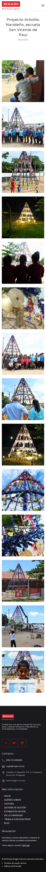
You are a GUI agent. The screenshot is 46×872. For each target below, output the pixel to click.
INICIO (7, 796)
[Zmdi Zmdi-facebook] (6, 743)
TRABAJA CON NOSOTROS (17, 819)
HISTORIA (9, 803)
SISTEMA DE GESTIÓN (15, 807)
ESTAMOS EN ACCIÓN (15, 811)
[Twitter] (14, 743)
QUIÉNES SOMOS (12, 800)
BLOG (6, 823)
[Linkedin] (22, 743)
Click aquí (26, 845)
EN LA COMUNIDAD (13, 815)
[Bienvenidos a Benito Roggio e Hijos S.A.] (11, 5)
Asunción (23, 40)
